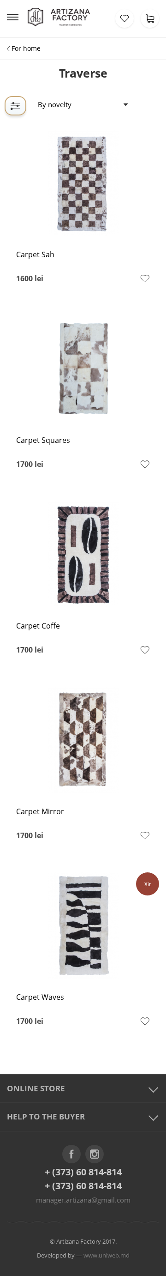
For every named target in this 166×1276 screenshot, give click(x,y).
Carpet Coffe (38, 626)
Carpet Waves (40, 997)
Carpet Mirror (40, 811)
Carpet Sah (35, 255)
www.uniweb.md (106, 1255)
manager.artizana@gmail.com (83, 1199)
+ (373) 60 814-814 (83, 1172)
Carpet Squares (43, 440)
